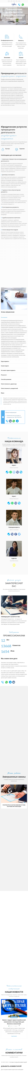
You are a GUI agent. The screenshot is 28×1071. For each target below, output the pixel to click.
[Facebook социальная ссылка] (9, 1)
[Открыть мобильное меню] (1, 4)
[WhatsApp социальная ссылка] (14, 1)
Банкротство (9, 20)
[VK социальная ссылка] (17, 1)
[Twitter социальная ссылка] (11, 1)
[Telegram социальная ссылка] (19, 1)
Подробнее (14, 1036)
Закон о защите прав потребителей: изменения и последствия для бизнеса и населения (14, 1022)
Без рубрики (14, 1017)
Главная (3, 20)
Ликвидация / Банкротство (19, 20)
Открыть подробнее (26, 786)
